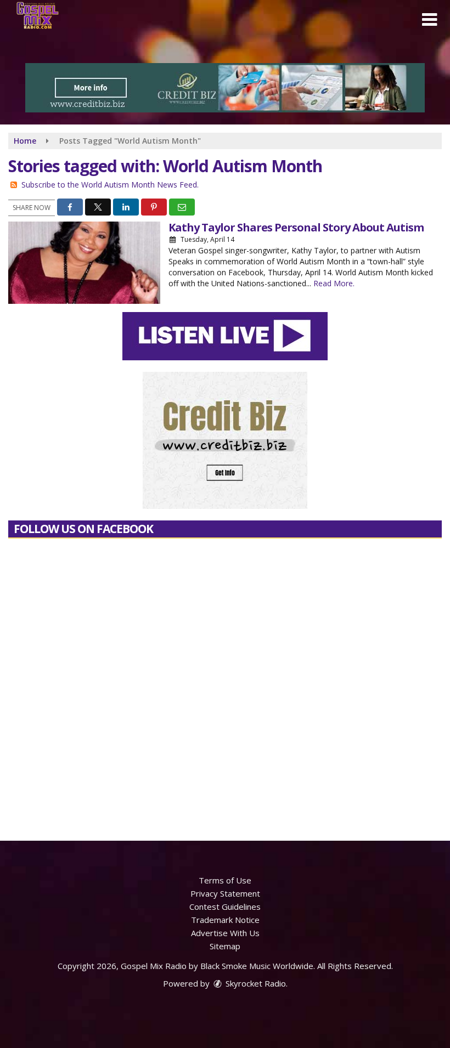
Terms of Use (225, 880)
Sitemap (225, 946)
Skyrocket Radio (254, 983)
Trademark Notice (225, 919)
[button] (429, 20)
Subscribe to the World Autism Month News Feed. (110, 184)
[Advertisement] (225, 87)
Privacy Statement (225, 893)
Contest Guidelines (225, 906)
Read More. (334, 283)
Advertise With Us (225, 932)
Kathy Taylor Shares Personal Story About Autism (296, 227)
